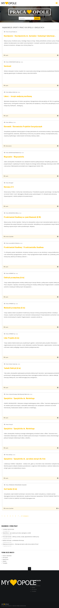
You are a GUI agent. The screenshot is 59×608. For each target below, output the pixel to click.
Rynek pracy (5, 559)
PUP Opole (5, 557)
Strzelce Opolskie (9, 236)
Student (4, 561)
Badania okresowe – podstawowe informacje (13, 540)
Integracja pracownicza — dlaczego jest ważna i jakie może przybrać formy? (20, 544)
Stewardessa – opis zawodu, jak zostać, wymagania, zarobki (17, 533)
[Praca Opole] (9, 3)
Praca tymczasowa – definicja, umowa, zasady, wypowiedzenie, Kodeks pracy (21, 536)
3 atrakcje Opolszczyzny (8, 529)
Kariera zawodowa (7, 555)
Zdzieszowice (8, 146)
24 (21, 516)
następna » (26, 516)
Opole (6, 55)
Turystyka (5, 563)
